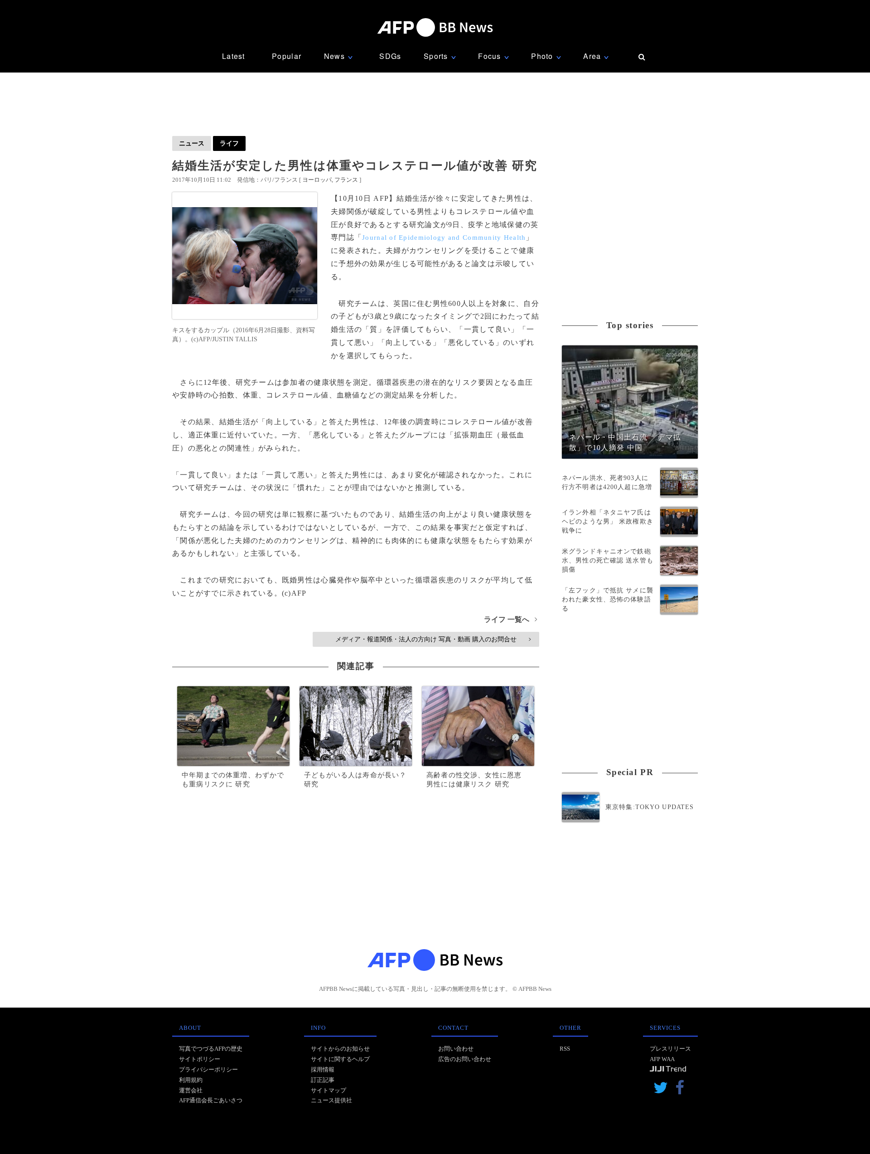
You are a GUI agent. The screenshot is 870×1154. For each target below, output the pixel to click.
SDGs (390, 56)
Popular (286, 56)
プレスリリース (670, 1048)
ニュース (191, 143)
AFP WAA (662, 1059)
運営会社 (191, 1090)
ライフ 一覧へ (510, 619)
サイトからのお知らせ (340, 1048)
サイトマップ (328, 1090)
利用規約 (191, 1079)
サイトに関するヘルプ (340, 1059)
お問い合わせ (456, 1048)
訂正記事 (322, 1079)
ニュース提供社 (331, 1100)
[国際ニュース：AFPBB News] (435, 27)
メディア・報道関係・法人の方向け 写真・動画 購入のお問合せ (433, 639)
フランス (346, 179)
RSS (565, 1048)
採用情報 (322, 1069)
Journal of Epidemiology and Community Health (444, 237)
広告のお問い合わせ (464, 1059)
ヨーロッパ (317, 179)
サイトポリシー (199, 1059)
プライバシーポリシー (208, 1069)
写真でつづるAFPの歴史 (210, 1048)
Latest (233, 56)
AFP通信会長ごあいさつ (210, 1100)
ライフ (229, 143)
